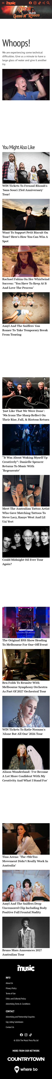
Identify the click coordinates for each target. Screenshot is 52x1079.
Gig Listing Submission (14, 1022)
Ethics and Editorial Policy (16, 998)
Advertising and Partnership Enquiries (20, 1017)
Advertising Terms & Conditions (18, 1004)
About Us (9, 983)
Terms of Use (11, 993)
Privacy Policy (11, 988)
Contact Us (10, 1027)
